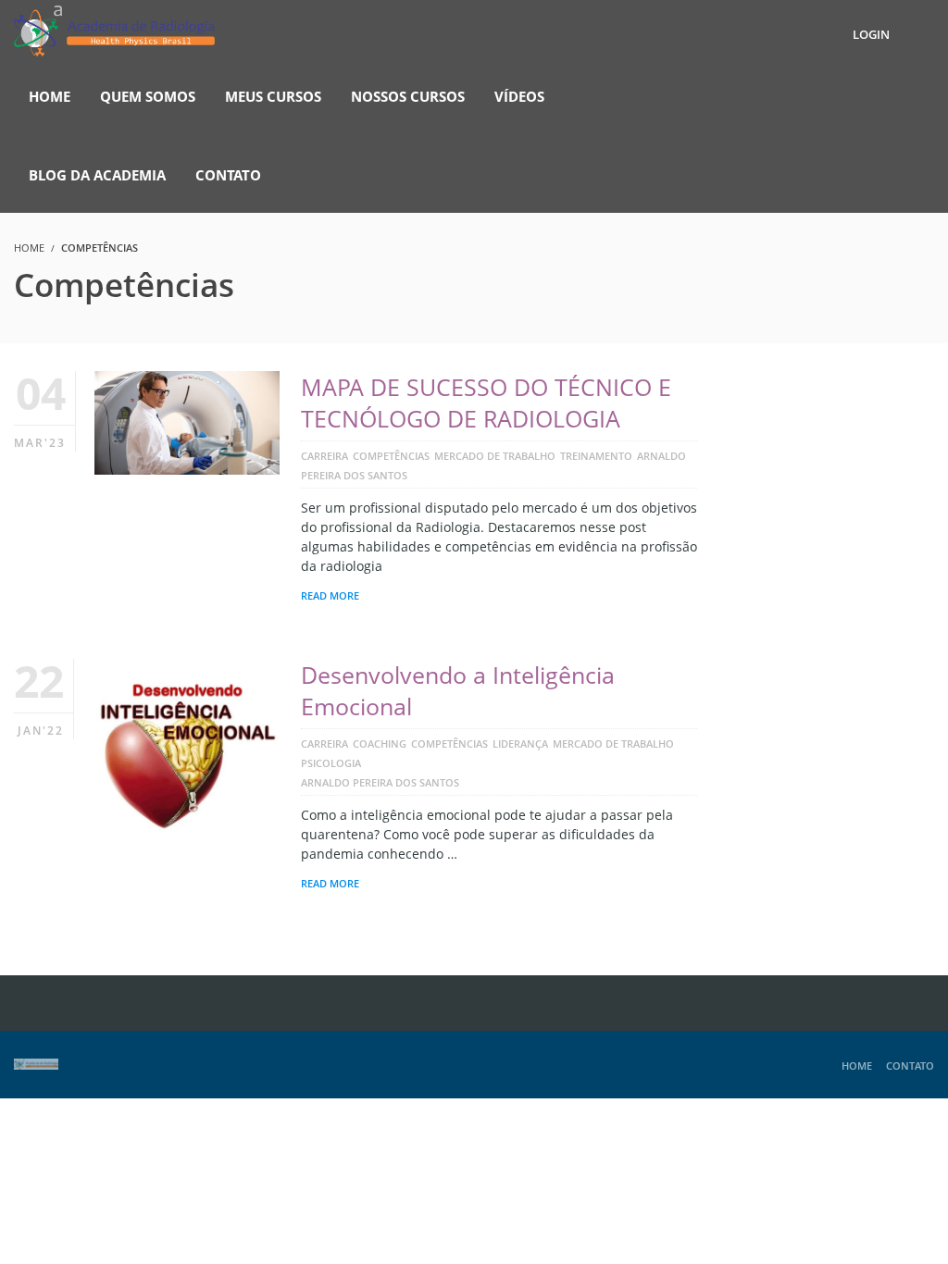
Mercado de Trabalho (494, 456)
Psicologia (331, 763)
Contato (910, 1065)
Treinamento (596, 456)
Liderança (520, 743)
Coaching (379, 743)
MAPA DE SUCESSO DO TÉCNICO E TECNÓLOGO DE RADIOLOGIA (486, 402)
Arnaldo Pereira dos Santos (380, 782)
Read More (330, 595)
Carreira (324, 456)
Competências (391, 456)
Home (857, 1065)
